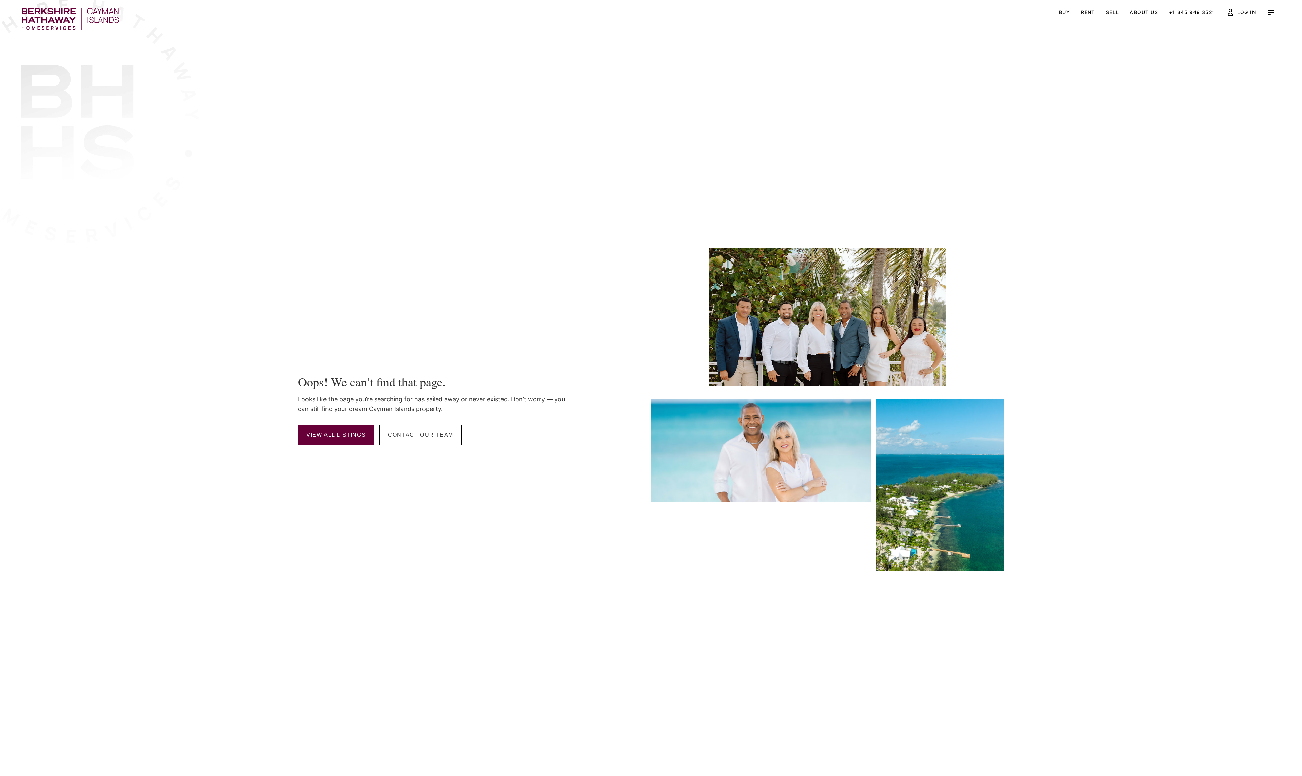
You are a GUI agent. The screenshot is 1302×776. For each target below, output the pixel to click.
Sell (1112, 12)
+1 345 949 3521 (1192, 12)
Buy (1064, 12)
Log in (1246, 12)
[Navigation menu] (1270, 12)
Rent (1088, 12)
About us (1144, 12)
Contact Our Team (420, 435)
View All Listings (336, 435)
